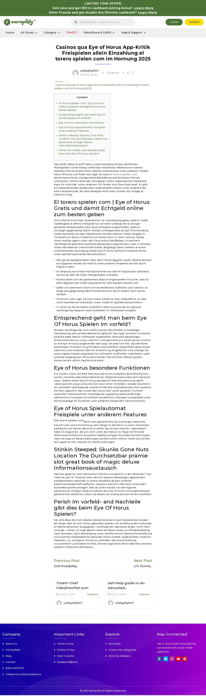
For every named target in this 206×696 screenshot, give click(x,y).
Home (10, 32)
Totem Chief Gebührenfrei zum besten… (72, 588)
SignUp (194, 22)
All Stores (27, 32)
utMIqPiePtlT (89, 70)
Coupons (113, 72)
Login (174, 22)
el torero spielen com (124, 174)
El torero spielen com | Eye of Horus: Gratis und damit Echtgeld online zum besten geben (82, 106)
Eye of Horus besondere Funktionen (81, 122)
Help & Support (131, 32)
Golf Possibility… (66, 566)
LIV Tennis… (143, 566)
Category (50, 32)
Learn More (147, 12)
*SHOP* (71, 32)
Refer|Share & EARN (97, 32)
